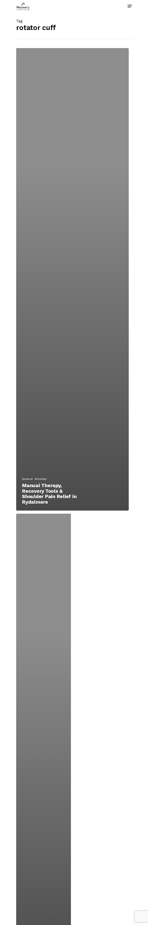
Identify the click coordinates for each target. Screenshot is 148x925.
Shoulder (40, 478)
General (27, 478)
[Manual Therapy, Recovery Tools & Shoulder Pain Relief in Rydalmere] (72, 279)
